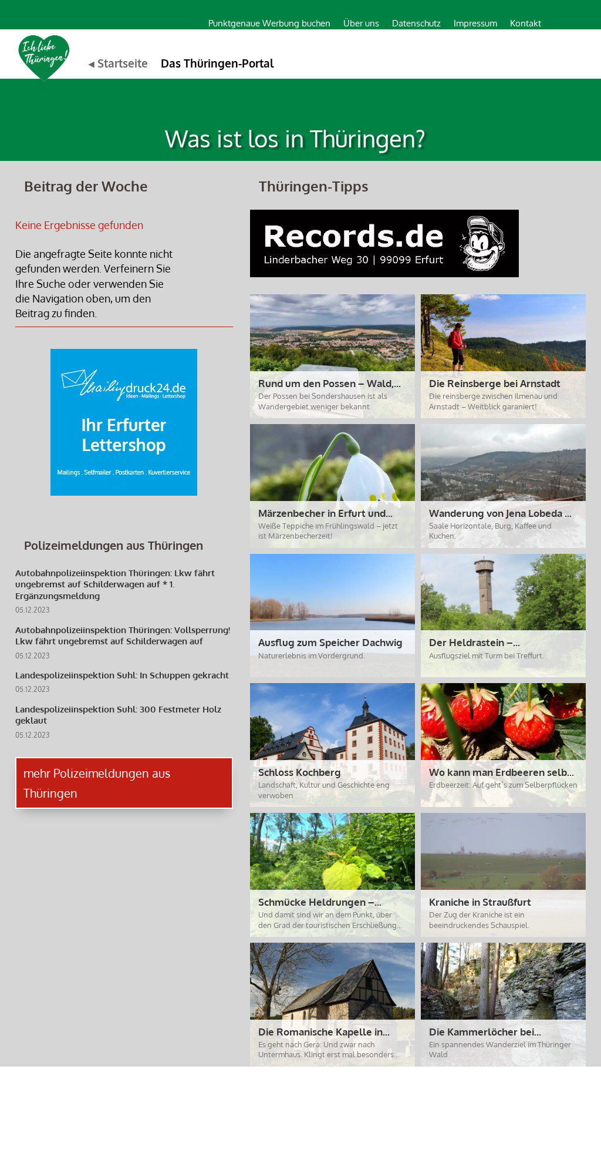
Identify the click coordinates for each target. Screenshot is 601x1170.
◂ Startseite (118, 63)
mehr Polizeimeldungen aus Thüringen (96, 783)
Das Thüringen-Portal (217, 63)
